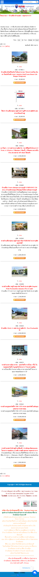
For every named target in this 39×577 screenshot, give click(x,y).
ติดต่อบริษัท (15, 560)
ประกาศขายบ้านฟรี (16, 563)
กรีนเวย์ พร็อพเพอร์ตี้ (14, 558)
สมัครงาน (23, 560)
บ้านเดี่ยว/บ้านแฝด (15, 15)
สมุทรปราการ (26, 15)
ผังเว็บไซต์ (31, 560)
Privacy (26, 563)
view (20, 66)
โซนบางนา (3, 15)
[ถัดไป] (7, 46)
